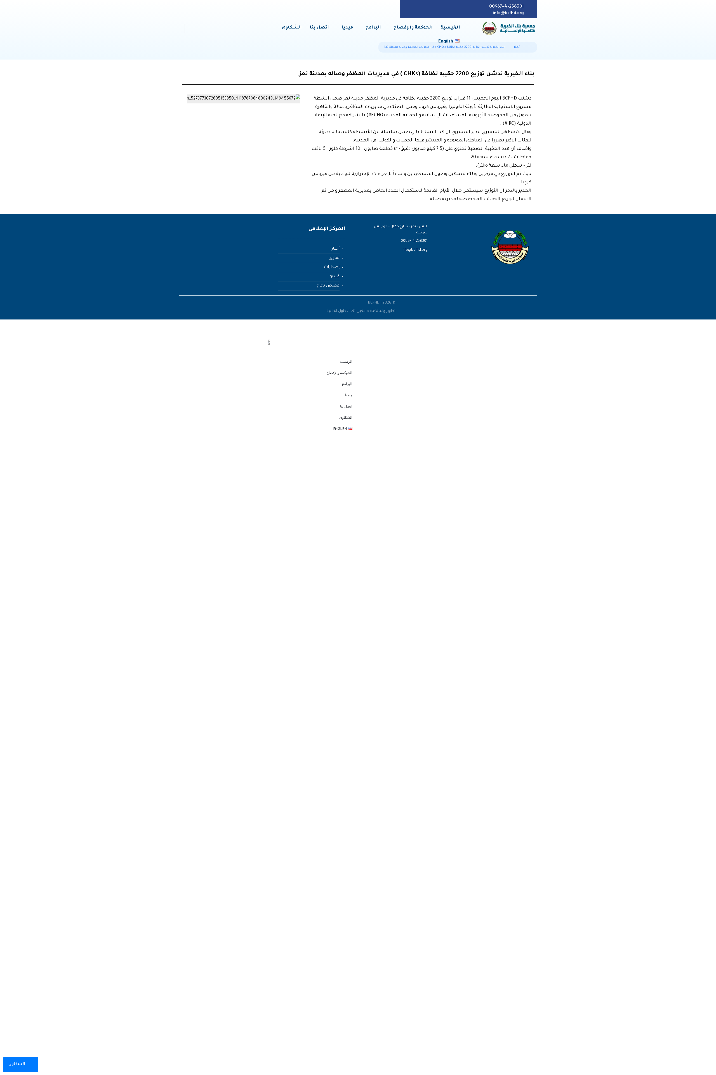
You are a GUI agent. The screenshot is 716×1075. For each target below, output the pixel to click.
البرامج (347, 383)
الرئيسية (346, 361)
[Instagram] (418, 9)
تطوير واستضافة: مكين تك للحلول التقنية (360, 311)
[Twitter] (435, 9)
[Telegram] (409, 9)
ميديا (348, 394)
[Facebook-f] (444, 9)
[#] (525, 286)
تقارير (335, 258)
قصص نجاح (328, 286)
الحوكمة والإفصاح (339, 372)
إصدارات (332, 267)
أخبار (335, 249)
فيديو (335, 276)
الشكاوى (345, 417)
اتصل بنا (346, 406)
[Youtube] (426, 9)
